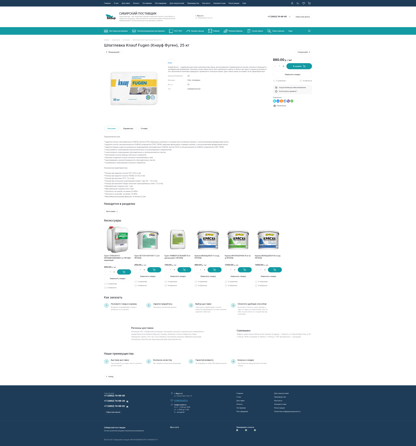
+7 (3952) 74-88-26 (114, 401)
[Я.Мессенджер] (274, 101)
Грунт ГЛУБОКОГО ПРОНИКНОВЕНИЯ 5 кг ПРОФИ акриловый (117, 258)
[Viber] (288, 101)
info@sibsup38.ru (181, 400)
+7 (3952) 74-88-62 (114, 406)
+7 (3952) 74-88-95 (277, 16)
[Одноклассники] (281, 101)
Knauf (170, 63)
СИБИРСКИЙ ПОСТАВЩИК (138, 13)
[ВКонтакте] (278, 101)
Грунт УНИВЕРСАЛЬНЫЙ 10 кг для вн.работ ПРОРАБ (177, 257)
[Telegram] (284, 101)
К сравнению (281, 81)
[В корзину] (124, 272)
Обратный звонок (303, 17)
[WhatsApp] (291, 101)
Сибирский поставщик (114, 427)
